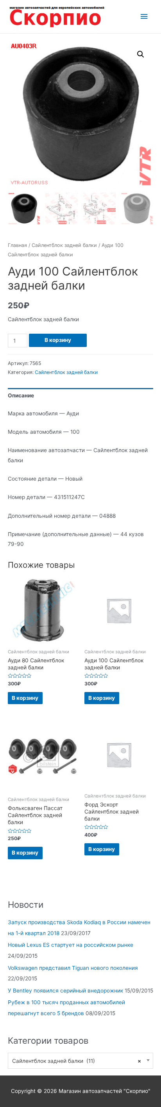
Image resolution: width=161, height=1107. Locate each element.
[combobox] (80, 1061)
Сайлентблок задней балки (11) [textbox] (76, 1061)
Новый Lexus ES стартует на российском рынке (70, 945)
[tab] (80, 395)
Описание (21, 395)
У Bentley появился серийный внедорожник (65, 990)
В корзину (58, 340)
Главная (17, 245)
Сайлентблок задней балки (64, 245)
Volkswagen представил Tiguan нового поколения (73, 968)
